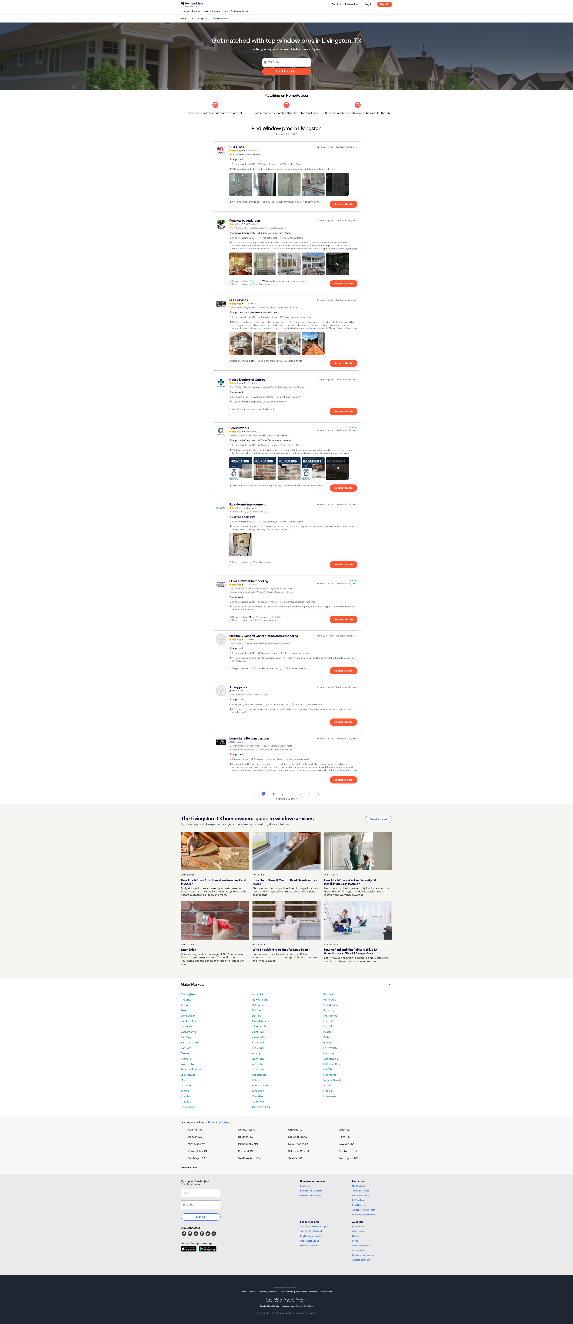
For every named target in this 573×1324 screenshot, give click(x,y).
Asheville (257, 1064)
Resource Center (361, 1195)
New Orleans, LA (298, 1144)
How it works (359, 1226)
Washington (188, 1064)
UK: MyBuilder (326, 1292)
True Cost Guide (360, 1190)
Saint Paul (258, 1031)
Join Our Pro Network (311, 1231)
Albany (256, 1053)
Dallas (327, 1037)
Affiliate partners (361, 1260)
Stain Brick (188, 949)
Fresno (185, 1010)
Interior (185, 11)
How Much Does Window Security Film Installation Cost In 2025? (351, 882)
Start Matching (287, 71)
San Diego (187, 1037)
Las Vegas (258, 1048)
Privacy (269, 1300)
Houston (328, 1053)
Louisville (257, 994)
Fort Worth (330, 1048)
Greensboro (259, 1074)
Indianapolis (188, 1107)
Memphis (328, 1021)
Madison (328, 1091)
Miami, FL (344, 1136)
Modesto (186, 1026)
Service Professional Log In (314, 1226)
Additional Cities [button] (189, 1167)
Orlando (186, 1085)
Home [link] (184, 18)
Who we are (358, 1231)
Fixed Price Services (310, 1195)
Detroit (256, 1015)
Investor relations (361, 1245)
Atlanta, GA (195, 1129)
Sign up (200, 1216)
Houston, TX (245, 1136)
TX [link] (192, 18)
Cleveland (258, 1096)
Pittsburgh (329, 1010)
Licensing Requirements (364, 1214)
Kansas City (259, 1037)
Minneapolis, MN (248, 1144)
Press (355, 1240)
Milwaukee (329, 1096)
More (225, 11)
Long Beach (188, 1015)
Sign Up (384, 4)
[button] (240, 184)
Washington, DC (348, 1158)
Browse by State (218, 1122)
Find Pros (305, 1186)
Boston (256, 1010)
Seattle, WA (295, 1158)
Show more (351, 248)
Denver (185, 1053)
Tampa (185, 1091)
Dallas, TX (344, 1129)
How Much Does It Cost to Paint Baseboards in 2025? (285, 882)
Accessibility (301, 1300)
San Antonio (330, 1058)
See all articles (378, 819)
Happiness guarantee (363, 1255)
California (278, 1300)
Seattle (327, 1085)
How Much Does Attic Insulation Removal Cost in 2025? (213, 882)
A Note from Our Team (363, 1209)
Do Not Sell (289, 1300)
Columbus (258, 1101)
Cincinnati (258, 1091)
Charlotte (258, 1069)
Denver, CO (195, 1136)
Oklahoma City (261, 1107)
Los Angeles (188, 1021)
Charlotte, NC (246, 1129)
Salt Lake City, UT (298, 1151)
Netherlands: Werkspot (306, 1292)
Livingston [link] (202, 18)
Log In (368, 4)
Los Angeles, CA (298, 1136)
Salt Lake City (331, 1064)
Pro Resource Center (311, 1236)
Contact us (358, 1250)
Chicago (186, 1101)
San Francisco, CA (249, 1158)
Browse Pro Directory (311, 1190)
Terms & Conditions (305, 1306)
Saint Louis (258, 1042)
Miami (184, 1080)
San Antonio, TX (348, 1151)
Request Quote (343, 204)
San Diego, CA (196, 1158)
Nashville (328, 1026)
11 (309, 793)
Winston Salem (261, 1085)
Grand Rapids (260, 1021)
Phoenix (186, 999)
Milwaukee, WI (196, 1144)
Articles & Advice (240, 11)
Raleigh (256, 1080)
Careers (356, 1236)
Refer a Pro (358, 1200)
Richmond (329, 1074)
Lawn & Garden (212, 11)
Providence (330, 1015)
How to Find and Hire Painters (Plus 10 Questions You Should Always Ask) (350, 951)
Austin (327, 1031)
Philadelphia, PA (197, 1151)
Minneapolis (259, 1026)
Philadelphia (330, 1005)
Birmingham (188, 994)
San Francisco (189, 1042)
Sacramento (188, 1031)
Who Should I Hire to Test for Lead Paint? (281, 949)
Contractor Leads (309, 1240)
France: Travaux (248, 1292)
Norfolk (327, 1069)
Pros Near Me (359, 1205)
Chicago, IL (295, 1129)
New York (258, 1058)
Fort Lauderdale (191, 1069)
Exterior (196, 11)
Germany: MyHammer (268, 1292)
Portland (328, 994)
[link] (286, 150)
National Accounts (309, 1245)
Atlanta (185, 1096)
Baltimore (258, 1005)
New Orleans (260, 999)
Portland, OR (246, 1151)
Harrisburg (329, 999)
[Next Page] (319, 794)
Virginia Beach (332, 1080)
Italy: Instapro (287, 1292)
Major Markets (192, 984)
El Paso (327, 1042)
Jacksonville (188, 1074)
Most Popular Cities (192, 1122)
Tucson (185, 1005)
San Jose (186, 1048)
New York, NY (346, 1144)
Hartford (186, 1058)
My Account (358, 1186)
